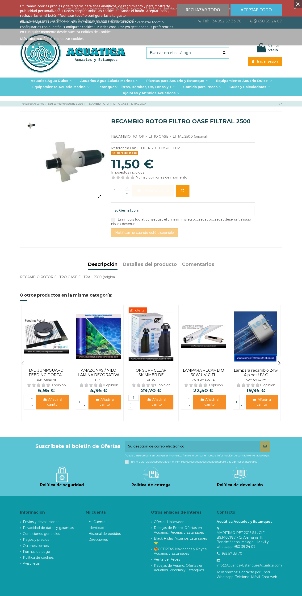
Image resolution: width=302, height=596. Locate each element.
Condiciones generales (41, 534)
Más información (34, 38)
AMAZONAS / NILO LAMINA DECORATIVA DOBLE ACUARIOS (98, 375)
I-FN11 (98, 379)
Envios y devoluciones (41, 522)
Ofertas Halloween (169, 522)
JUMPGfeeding (46, 379)
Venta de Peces (167, 559)
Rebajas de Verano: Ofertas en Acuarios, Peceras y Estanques (179, 567)
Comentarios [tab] (198, 264)
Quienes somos (36, 546)
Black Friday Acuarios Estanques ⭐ (180, 540)
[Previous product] (280, 104)
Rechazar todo (203, 10)
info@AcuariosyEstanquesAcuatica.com (249, 565)
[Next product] (281, 104)
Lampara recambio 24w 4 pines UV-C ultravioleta (256, 375)
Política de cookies (38, 557)
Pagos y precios (36, 539)
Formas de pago (36, 551)
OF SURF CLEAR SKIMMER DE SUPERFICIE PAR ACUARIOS (151, 377)
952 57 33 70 (232, 553)
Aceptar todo (256, 10)
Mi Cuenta (96, 522)
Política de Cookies (96, 31)
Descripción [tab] (102, 264)
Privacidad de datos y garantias (48, 528)
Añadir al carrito (54, 402)
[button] (177, 81)
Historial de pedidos (104, 534)
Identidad (96, 528)
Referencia (120, 148)
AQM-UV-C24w (256, 379)
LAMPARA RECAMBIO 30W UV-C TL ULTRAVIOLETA (203, 375)
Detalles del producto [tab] (149, 264)
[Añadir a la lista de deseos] (182, 191)
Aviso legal (31, 563)
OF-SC (151, 379)
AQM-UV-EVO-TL (203, 379)
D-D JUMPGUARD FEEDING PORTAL (46, 372)
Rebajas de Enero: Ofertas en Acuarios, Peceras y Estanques (179, 530)
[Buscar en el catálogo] (224, 53)
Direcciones (98, 539)
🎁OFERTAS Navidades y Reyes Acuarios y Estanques (180, 551)
